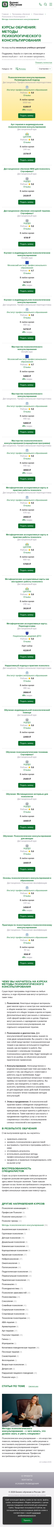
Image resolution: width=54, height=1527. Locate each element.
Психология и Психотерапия (13, 17)
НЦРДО (27, 181)
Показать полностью (43, 62)
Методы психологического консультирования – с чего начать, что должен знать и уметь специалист (24, 1431)
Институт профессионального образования (27, 90)
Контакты (27, 1480)
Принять (27, 1520)
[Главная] (12, 4)
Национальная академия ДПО (27, 636)
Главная (5, 14)
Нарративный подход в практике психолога (27, 666)
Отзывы (27, 95)
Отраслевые (38, 14)
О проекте (27, 1476)
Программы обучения (21, 14)
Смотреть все (33, 1386)
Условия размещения (27, 1484)
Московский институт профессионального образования (27, 266)
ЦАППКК (27, 137)
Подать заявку (26, 116)
